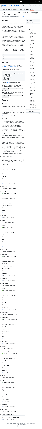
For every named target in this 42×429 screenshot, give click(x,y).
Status (18, 423)
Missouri (31, 69)
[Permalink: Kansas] (1, 244)
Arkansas (32, 39)
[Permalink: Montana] (1, 293)
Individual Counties (33, 105)
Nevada (31, 73)
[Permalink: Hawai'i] (1, 220)
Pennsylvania (32, 87)
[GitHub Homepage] (17, 426)
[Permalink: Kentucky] (1, 249)
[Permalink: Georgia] (1, 215)
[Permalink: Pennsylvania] (1, 351)
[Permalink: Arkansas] (1, 181)
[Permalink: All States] (1, 118)
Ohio (31, 83)
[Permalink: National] (1, 104)
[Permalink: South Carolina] (1, 361)
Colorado (31, 41)
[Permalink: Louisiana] (1, 254)
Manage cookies (32, 423)
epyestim (8, 82)
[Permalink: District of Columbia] (1, 205)
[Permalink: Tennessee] (1, 370)
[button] (24, 72)
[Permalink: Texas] (1, 375)
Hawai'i (31, 50)
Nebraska (32, 72)
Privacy (11, 423)
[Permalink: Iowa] (1, 239)
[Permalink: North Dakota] (1, 332)
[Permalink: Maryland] (1, 264)
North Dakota (32, 82)
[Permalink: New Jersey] (1, 312)
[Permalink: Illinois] (1, 230)
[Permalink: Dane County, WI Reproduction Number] (1, 417)
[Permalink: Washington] (1, 395)
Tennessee (32, 93)
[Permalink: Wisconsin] (1, 404)
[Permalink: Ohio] (1, 336)
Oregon (31, 86)
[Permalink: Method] (1, 62)
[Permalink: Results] (1, 100)
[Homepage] (21, 2)
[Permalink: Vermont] (1, 385)
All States (31, 32)
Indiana (31, 54)
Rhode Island (32, 89)
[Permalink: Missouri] (1, 288)
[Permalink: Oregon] (1, 346)
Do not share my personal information (21, 424)
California (32, 40)
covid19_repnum (15, 5)
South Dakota (32, 91)
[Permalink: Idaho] (1, 225)
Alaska (31, 36)
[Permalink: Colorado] (1, 191)
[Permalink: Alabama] (1, 167)
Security (14, 423)
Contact (27, 423)
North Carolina (32, 80)
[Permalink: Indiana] (1, 235)
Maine (31, 61)
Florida (31, 47)
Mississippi (32, 68)
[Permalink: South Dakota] (1, 365)
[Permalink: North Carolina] (1, 327)
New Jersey (32, 76)
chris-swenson (6, 5)
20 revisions (21, 16)
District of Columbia (33, 46)
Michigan (31, 65)
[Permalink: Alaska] (1, 172)
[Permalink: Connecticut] (1, 196)
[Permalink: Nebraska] (1, 298)
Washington (32, 100)
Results (30, 29)
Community (21, 423)
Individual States (33, 33)
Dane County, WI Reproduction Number (34, 108)
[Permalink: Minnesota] (1, 278)
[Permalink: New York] (1, 322)
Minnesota (32, 66)
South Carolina (32, 90)
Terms (8, 423)
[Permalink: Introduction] (1, 20)
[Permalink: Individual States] (1, 156)
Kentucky (32, 58)
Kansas (31, 57)
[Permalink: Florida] (1, 210)
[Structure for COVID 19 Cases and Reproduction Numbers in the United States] (27, 25)
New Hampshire (33, 75)
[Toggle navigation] (2, 2)
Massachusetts (33, 64)
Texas (31, 94)
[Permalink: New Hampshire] (1, 307)
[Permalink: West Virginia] (1, 399)
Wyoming (32, 104)
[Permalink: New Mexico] (1, 317)
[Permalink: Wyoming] (1, 409)
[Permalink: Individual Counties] (1, 414)
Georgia (31, 48)
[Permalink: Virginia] (1, 390)
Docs (24, 423)
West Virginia (32, 101)
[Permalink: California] (1, 186)
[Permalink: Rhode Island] (1, 356)
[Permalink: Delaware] (1, 201)
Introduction (31, 26)
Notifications (26, 5)
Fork (32, 5)
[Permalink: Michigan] (1, 273)
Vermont (31, 97)
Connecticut (32, 43)
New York (32, 79)
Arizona (31, 37)
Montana (31, 71)
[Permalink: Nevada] (1, 302)
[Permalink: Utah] (1, 380)
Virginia (31, 98)
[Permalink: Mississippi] (1, 283)
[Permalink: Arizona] (1, 176)
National (31, 30)
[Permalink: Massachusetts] (1, 269)
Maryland (32, 62)
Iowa (31, 55)
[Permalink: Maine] (1, 259)
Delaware (32, 44)
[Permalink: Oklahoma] (1, 341)
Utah (31, 96)
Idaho (31, 51)
